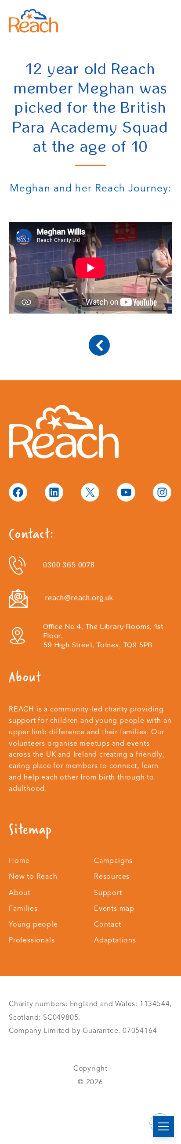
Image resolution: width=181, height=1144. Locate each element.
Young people (33, 924)
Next (99, 345)
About (19, 892)
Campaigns (113, 860)
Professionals (32, 940)
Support (108, 892)
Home (19, 860)
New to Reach (33, 876)
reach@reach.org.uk (79, 598)
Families (23, 908)
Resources (112, 876)
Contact (107, 924)
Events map (114, 908)
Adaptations (115, 940)
